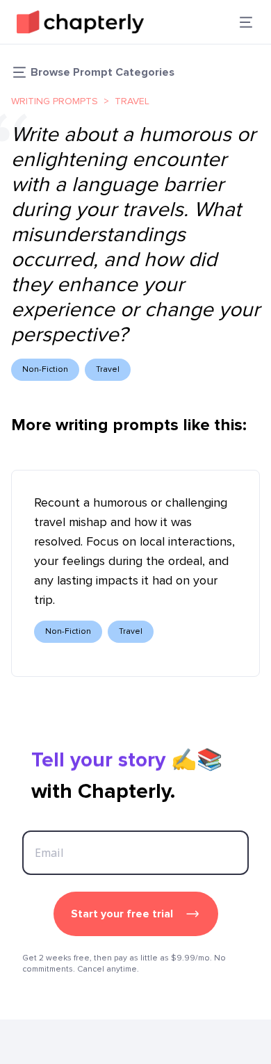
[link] (80, 21)
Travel (132, 101)
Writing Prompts (54, 101)
